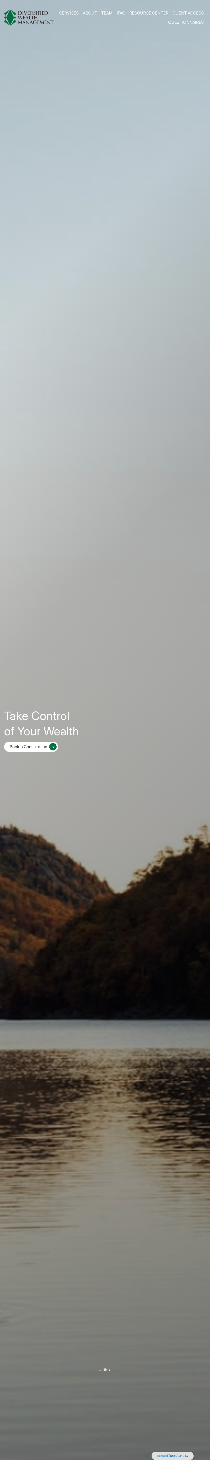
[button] (69, 13)
